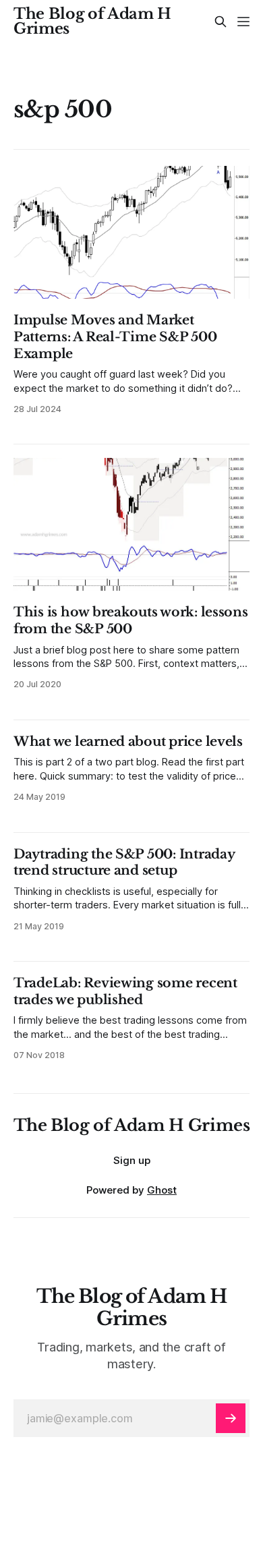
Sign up (131, 1160)
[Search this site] (220, 21)
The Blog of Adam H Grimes (92, 21)
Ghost (162, 1190)
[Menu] (243, 21)
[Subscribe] (230, 1418)
